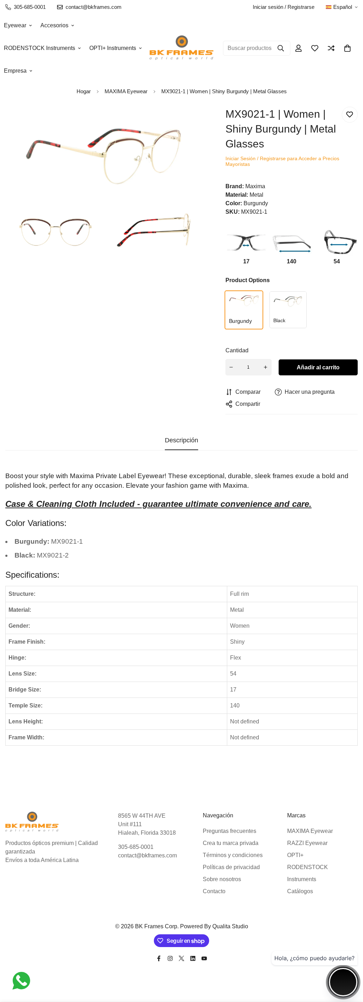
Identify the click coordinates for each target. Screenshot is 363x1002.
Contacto (214, 891)
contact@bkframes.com (147, 855)
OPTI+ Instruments (112, 48)
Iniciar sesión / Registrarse (283, 7)
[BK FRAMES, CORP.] (181, 48)
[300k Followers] (159, 958)
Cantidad (236, 350)
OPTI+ (295, 855)
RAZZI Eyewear (307, 843)
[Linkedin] (193, 958)
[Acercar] (187, 122)
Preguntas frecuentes (229, 831)
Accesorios (54, 25)
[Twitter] (181, 958)
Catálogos (300, 891)
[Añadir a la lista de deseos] (350, 115)
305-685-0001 (135, 847)
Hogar (84, 91)
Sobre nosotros (222, 879)
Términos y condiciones (233, 855)
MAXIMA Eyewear (310, 831)
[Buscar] (281, 48)
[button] (347, 48)
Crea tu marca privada (230, 843)
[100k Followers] (170, 958)
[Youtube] (204, 958)
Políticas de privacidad (231, 867)
